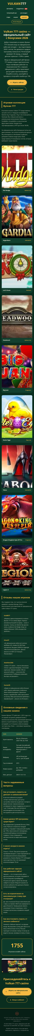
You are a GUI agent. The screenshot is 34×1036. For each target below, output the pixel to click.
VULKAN (17, 4)
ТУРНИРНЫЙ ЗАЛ (12, 13)
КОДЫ (8, 17)
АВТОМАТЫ (10, 8)
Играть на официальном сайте (18, 991)
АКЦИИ (16, 17)
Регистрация (18, 89)
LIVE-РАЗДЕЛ (23, 13)
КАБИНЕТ (24, 17)
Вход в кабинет (18, 1000)
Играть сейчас (18, 82)
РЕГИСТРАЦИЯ (17, 21)
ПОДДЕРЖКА (21, 8)
